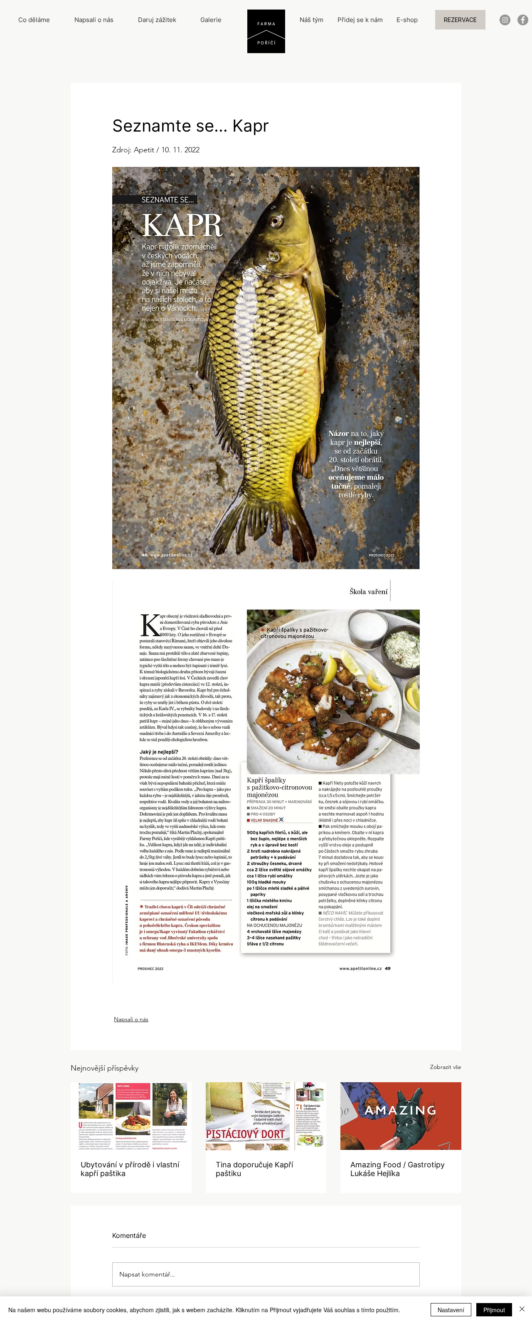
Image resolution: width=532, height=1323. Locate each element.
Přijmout (494, 1310)
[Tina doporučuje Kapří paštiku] (266, 1116)
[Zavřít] (522, 1309)
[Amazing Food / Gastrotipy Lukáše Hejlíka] (400, 1116)
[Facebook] (522, 20)
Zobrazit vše (445, 1067)
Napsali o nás (131, 1019)
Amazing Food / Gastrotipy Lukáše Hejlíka (397, 1169)
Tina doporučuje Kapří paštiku (254, 1169)
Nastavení (451, 1310)
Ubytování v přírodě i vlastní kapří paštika (130, 1169)
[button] (460, 19)
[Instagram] (505, 20)
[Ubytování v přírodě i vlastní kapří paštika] (131, 1116)
